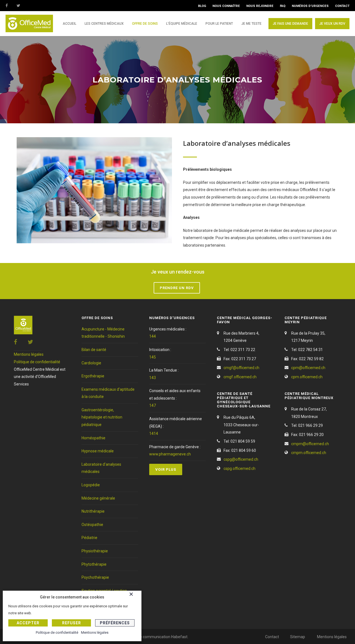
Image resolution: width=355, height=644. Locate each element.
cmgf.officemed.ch (240, 377)
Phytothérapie (94, 564)
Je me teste (251, 24)
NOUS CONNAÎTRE (226, 5)
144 (152, 336)
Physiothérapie (95, 551)
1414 (153, 433)
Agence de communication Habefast (155, 637)
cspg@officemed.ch (241, 459)
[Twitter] (22, 5)
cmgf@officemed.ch (241, 367)
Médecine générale (98, 498)
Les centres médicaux (104, 24)
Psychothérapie (95, 577)
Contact (272, 637)
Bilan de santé (94, 349)
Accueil (69, 24)
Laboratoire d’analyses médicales (101, 468)
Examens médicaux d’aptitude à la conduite (108, 393)
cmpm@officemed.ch (310, 444)
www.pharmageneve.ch (170, 454)
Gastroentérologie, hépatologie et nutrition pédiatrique (102, 417)
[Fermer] (134, 595)
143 (152, 377)
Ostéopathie (92, 524)
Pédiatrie (89, 537)
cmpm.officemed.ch (308, 452)
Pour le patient (219, 24)
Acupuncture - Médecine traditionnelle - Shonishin (103, 333)
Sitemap (297, 637)
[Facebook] (11, 5)
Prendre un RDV (177, 288)
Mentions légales (29, 354)
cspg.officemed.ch (239, 468)
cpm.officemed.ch (307, 377)
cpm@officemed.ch (308, 367)
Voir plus (165, 469)
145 (152, 357)
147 (152, 405)
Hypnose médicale (98, 451)
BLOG (202, 5)
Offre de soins (145, 24)
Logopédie (91, 485)
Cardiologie (91, 363)
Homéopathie (93, 438)
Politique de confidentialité (37, 362)
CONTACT (342, 5)
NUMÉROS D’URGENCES (310, 5)
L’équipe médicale (181, 24)
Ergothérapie (93, 376)
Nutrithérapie (93, 511)
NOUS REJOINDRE (259, 5)
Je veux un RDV (332, 24)
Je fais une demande (290, 24)
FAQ (282, 5)
